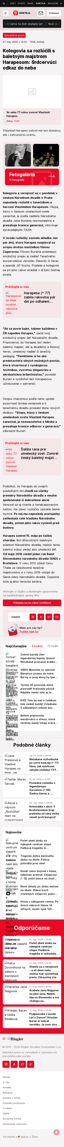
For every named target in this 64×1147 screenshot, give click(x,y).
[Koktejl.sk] (21, 13)
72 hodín (52, 645)
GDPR (6, 1113)
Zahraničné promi (14, 35)
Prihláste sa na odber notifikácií (32, 602)
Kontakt (7, 1087)
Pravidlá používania (14, 1103)
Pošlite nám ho (29, 631)
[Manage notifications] (56, 1132)
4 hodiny (37, 645)
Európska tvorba (12, 1118)
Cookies (7, 1108)
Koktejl (6, 1077)
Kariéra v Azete (11, 1097)
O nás (6, 1082)
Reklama (7, 1092)
